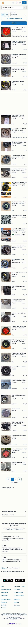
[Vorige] (8, 479)
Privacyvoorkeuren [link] (19, 595)
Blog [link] (2, 586)
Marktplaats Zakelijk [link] (19, 586)
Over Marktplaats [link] (5, 599)
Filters (15, 23)
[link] (3, 2)
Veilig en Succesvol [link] (6, 589)
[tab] (3, 14)
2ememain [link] (17, 605)
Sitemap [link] (3, 608)
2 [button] (15, 479)
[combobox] (12, 7)
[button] (16, 2)
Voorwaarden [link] (4, 592)
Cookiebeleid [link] (4, 595)
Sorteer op (12, 12)
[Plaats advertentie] (24, 2)
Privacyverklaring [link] (18, 592)
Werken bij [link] (16, 599)
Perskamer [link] (4, 602)
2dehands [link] (3, 605)
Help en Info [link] (17, 589)
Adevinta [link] (16, 602)
